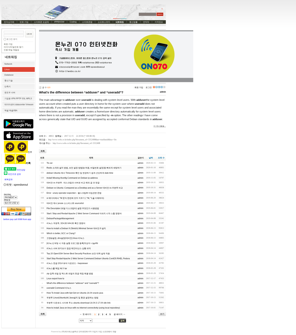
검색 (122, 320)
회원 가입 (8, 44)
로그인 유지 (12, 39)
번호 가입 (24, 22)
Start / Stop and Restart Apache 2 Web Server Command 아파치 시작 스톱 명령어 (84, 213)
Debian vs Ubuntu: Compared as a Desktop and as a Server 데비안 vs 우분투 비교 (85, 188)
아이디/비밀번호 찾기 (13, 47)
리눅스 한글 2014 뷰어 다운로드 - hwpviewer (67, 263)
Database (9, 75)
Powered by (83, 332)
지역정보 (159, 22)
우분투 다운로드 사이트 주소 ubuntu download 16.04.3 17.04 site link (78, 303)
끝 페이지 (118, 314)
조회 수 (161, 158)
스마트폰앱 (87, 22)
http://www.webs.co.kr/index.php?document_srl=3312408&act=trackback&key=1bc (82, 139)
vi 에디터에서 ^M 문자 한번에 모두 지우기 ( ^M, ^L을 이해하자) (75, 198)
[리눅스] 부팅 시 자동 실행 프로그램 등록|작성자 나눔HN (72, 243)
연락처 (146, 22)
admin (163, 92)
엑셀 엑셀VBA (10, 110)
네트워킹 (120, 22)
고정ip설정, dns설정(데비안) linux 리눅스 (65, 238)
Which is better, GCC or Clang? (61, 233)
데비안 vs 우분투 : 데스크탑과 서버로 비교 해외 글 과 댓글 (73, 183)
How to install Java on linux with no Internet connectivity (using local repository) (83, 308)
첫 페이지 (87, 314)
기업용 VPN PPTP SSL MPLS (18, 98)
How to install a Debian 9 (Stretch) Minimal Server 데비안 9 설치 (76, 228)
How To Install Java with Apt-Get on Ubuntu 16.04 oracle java (75, 293)
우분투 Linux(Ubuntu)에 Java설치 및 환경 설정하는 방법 (72, 298)
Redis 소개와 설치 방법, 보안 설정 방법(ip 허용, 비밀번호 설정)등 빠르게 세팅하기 (84, 168)
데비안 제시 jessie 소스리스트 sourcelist (65, 203)
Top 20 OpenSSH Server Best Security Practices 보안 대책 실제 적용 (78, 253)
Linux (7, 69)
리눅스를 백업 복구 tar (57, 268)
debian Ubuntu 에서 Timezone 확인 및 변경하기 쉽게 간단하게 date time (80, 173)
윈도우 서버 (9, 92)
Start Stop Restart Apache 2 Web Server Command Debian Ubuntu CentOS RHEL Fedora (88, 258)
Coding (73, 22)
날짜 (151, 158)
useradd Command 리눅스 (59, 288)
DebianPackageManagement (60, 218)
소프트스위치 (104, 22)
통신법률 (133, 22)
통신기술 (8, 80)
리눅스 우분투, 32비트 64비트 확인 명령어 (66, 223)
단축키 (7, 86)
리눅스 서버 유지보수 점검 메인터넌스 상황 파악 (69, 248)
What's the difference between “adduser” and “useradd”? (81, 92)
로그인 (149, 87)
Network (8, 64)
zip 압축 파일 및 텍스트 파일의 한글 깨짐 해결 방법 (70, 273)
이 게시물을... (159, 126)
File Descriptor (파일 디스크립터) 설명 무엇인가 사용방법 (73, 208)
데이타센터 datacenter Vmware (18, 104)
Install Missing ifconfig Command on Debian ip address (72, 178)
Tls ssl (49, 163)
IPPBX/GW (59, 22)
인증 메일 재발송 (11, 50)
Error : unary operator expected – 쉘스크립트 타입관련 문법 (74, 193)
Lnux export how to (55, 278)
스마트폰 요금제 (41, 22)
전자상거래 (9, 22)
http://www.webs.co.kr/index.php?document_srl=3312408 (76, 143)
